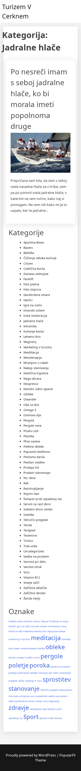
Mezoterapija (32, 358)
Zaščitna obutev (34, 593)
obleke (55, 647)
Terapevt (29, 530)
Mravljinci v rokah (35, 363)
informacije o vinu (57, 626)
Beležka (28, 253)
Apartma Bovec (33, 242)
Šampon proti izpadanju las (42, 499)
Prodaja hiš (31, 467)
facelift (12, 626)
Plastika (28, 436)
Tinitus (28, 541)
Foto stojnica (32, 289)
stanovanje (24, 688)
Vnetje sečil (31, 583)
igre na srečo (23, 626)
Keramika (30, 326)
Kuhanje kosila (33, 331)
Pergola (28, 420)
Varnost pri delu (34, 562)
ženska (58, 718)
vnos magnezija (51, 701)
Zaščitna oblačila (35, 588)
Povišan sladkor (34, 462)
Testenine (30, 535)
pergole (51, 656)
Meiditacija (31, 352)
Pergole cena (32, 425)
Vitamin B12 (31, 577)
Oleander (30, 399)
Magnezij (29, 342)
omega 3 (21, 657)
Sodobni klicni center (38, 509)
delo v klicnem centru (28, 621)
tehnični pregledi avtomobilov (56, 689)
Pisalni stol (30, 431)
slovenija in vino (33, 680)
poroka (39, 665)
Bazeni (28, 248)
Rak (25, 483)
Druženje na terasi (59, 621)
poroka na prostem (60, 666)
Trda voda (30, 546)
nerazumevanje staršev (33, 648)
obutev (12, 657)
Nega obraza (32, 379)
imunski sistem (39, 626)
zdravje (19, 707)
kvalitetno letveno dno (35, 631)
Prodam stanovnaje (36, 473)
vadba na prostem (58, 696)
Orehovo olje (32, 415)
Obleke (28, 394)
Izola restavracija (35, 316)
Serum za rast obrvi (37, 504)
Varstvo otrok (32, 567)
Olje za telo (31, 405)
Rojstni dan (31, 494)
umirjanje (24, 696)
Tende (27, 525)
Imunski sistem (34, 310)
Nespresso (30, 384)
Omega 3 (29, 410)
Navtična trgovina (35, 373)
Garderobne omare (36, 295)
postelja (13, 672)
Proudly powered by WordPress (31, 755)
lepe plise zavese (56, 631)
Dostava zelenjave (35, 274)
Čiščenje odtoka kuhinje (39, 258)
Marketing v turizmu (37, 347)
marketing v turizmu (19, 639)
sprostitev (57, 679)
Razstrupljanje (33, 488)
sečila (21, 680)
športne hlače (46, 718)
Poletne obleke (33, 446)
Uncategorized (33, 551)
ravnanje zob (45, 672)
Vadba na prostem (36, 556)
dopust (44, 621)
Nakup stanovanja (36, 368)
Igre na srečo (32, 305)
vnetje (39, 701)
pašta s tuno (33, 657)
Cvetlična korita (34, 269)
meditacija (46, 638)
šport (31, 717)
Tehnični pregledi (35, 520)
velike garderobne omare (22, 701)
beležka (13, 621)
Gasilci (28, 300)
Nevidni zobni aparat (38, 389)
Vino (26, 572)
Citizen (28, 263)
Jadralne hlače (33, 321)
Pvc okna (29, 478)
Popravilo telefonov (36, 452)
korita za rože (15, 631)
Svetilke (28, 515)
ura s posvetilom (39, 696)
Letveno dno (31, 337)
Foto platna (31, 284)
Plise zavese (31, 441)
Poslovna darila (34, 457)
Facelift (28, 279)
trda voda (13, 696)
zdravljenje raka (38, 709)
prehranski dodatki (28, 672)
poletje (19, 665)
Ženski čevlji (31, 598)
